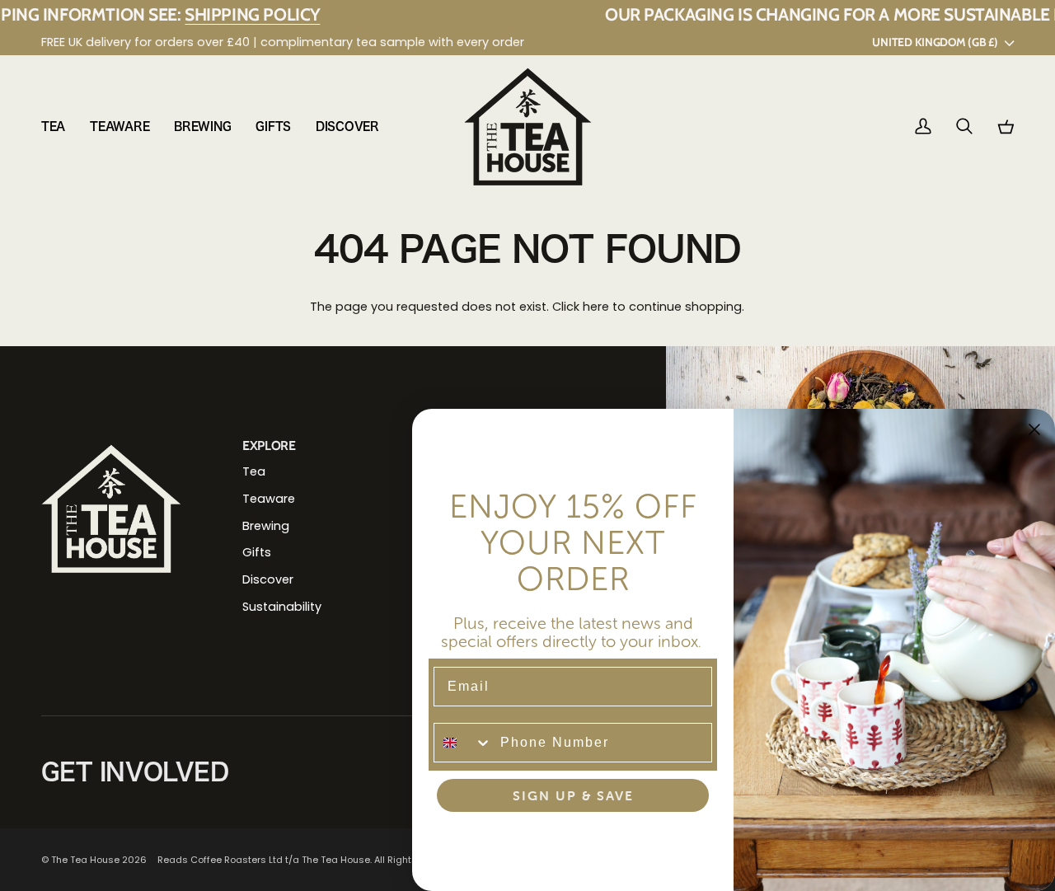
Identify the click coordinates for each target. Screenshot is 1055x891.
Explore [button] (269, 445)
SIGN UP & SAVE (573, 795)
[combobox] (463, 743)
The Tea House (85, 859)
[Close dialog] (1034, 429)
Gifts (256, 552)
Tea (253, 471)
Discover (267, 579)
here (596, 306)
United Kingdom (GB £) (934, 42)
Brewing (265, 526)
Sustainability (281, 606)
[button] (59, 126)
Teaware (268, 498)
